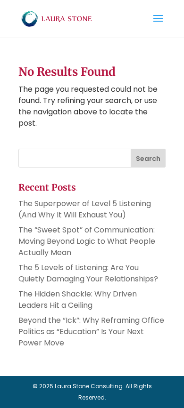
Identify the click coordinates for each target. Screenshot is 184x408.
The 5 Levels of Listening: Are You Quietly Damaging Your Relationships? (88, 273)
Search (148, 158)
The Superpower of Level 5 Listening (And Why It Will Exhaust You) (84, 209)
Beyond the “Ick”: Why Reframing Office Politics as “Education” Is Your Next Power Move (91, 331)
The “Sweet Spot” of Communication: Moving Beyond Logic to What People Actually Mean (86, 241)
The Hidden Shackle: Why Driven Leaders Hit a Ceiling (77, 299)
